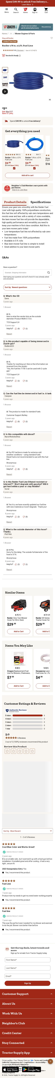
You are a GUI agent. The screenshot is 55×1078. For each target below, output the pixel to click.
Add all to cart (28, 175)
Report (9, 334)
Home (4, 34)
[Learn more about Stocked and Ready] (20, 56)
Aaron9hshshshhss (12, 437)
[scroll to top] (50, 1061)
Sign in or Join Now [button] (19, 190)
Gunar (7, 489)
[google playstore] (31, 1069)
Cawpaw (8, 396)
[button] (32, 4)
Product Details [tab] (15, 202)
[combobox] (30, 287)
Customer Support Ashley (17, 415)
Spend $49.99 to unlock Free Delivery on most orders (27, 2)
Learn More (26, 5)
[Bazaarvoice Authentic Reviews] (16, 711)
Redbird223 (9, 346)
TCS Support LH (13, 322)
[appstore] (10, 1069)
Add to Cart (19, 631)
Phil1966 (8, 534)
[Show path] (11, 34)
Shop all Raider (7, 38)
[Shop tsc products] (27, 27)
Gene (7, 298)
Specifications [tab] (41, 202)
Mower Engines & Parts (25, 34)
